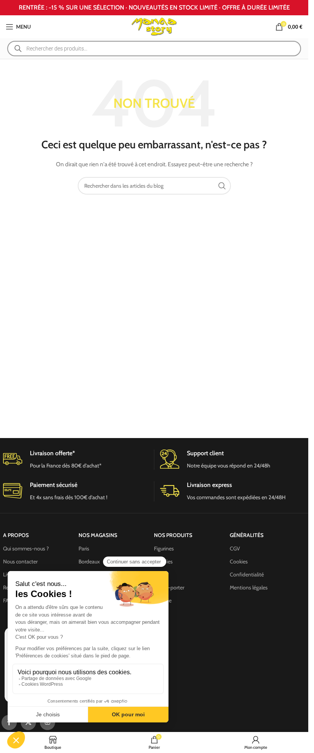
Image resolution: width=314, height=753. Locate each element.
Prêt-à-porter (169, 587)
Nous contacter (20, 561)
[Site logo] (154, 26)
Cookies (239, 561)
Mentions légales (249, 587)
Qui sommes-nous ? (26, 548)
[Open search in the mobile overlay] (154, 48)
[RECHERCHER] (222, 186)
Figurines (164, 548)
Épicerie (163, 600)
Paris (83, 548)
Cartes (161, 574)
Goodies (163, 561)
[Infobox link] (233, 460)
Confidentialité (247, 574)
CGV (235, 548)
